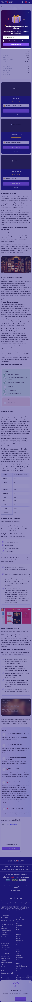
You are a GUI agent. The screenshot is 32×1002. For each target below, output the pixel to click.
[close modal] (29, 12)
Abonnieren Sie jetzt (16, 44)
